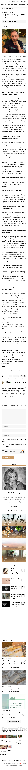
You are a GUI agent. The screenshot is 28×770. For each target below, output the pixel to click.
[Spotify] (22, 510)
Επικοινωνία (16, 760)
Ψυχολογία (7, 558)
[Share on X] (8, 21)
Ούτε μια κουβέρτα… (18, 587)
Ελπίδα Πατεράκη (8, 25)
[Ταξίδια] (14, 544)
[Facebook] (15, 383)
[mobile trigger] (3, 2)
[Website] (14, 383)
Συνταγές (7, 534)
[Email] (10, 21)
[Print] (15, 21)
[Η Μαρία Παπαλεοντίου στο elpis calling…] (6, 571)
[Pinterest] (23, 383)
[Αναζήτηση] (21, 1)
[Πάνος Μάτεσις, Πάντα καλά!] (14, 677)
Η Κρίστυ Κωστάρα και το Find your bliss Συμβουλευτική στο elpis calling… (13, 714)
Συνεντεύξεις (9, 8)
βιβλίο (9, 370)
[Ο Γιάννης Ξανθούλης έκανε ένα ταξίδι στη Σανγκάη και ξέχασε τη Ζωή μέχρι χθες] (14, 649)
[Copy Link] (12, 21)
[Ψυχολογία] (14, 556)
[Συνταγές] (14, 532)
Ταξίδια (6, 546)
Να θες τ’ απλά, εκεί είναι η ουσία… (17, 580)
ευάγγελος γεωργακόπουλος (19, 370)
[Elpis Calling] (14, 2)
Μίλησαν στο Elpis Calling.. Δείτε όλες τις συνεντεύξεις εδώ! (12, 730)
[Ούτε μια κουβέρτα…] (6, 588)
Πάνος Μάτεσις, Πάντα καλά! (11, 689)
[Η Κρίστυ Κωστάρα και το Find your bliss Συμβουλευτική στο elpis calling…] (14, 701)
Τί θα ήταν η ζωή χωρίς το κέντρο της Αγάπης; (18, 603)
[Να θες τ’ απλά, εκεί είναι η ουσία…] (6, 581)
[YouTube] (20, 383)
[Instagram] (21, 383)
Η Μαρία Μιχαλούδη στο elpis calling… (17, 595)
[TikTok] (25, 383)
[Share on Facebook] (5, 21)
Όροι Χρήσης (23, 760)
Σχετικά (10, 760)
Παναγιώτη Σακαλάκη (16, 765)
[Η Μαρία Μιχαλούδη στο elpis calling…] (6, 596)
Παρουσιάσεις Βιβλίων (7, 658)
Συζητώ (3, 8)
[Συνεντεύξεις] (14, 520)
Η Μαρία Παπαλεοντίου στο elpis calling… (17, 571)
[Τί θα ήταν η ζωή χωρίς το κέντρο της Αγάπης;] (6, 604)
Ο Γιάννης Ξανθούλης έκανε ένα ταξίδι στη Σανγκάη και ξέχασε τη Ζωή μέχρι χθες (14, 663)
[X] (17, 383)
